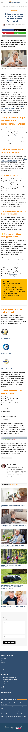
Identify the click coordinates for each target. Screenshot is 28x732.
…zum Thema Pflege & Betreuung (8, 677)
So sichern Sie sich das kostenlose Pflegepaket (11, 711)
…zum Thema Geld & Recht (7, 683)
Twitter (18, 474)
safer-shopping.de (6, 353)
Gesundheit (3, 658)
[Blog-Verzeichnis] (18, 728)
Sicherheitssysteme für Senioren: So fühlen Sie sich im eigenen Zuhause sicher (13, 546)
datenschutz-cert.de (6, 368)
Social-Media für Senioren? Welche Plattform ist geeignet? (13, 526)
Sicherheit (14, 10)
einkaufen (4, 457)
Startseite (3, 6)
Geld (2, 660)
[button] (8, 30)
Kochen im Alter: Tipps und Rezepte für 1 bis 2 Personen (13, 713)
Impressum (22, 726)
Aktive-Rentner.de (16, 726)
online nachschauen (6, 110)
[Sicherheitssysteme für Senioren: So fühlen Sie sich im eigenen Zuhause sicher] (14, 536)
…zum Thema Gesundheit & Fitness (9, 679)
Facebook (9, 80)
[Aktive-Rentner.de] (14, 2)
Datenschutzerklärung (11, 728)
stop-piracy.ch (13, 274)
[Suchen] (26, 2)
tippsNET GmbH (19, 727)
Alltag (2, 669)
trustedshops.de (5, 338)
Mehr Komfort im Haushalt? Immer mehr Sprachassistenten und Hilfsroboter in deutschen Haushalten (12, 587)
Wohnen (3, 664)
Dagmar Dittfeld (11, 24)
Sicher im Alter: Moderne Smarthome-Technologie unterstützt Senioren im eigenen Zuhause (13, 505)
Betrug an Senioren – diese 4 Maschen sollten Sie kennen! (14, 607)
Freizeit (2, 662)
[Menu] (2, 2)
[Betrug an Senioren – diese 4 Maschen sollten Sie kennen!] (14, 598)
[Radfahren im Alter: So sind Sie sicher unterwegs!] (14, 556)
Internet (9, 457)
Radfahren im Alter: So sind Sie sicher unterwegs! (11, 566)
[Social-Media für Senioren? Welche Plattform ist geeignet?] (14, 516)
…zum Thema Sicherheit (6, 681)
